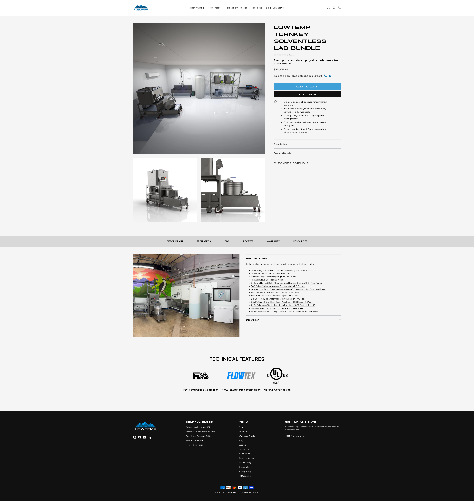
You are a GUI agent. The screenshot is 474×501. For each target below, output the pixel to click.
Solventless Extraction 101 (198, 427)
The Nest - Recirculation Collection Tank (270, 273)
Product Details (282, 153)
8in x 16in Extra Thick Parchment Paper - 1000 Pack (275, 292)
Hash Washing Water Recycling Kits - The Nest (273, 276)
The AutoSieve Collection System (267, 279)
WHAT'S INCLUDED (256, 258)
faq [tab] (227, 241)
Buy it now (307, 94)
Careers (242, 445)
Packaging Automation (237, 7)
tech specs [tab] (204, 241)
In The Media (244, 454)
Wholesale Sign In (247, 436)
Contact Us (278, 7)
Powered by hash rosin (250, 492)
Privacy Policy (245, 471)
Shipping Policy (246, 467)
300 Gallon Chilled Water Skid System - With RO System (278, 286)
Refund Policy (245, 462)
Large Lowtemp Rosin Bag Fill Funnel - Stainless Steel (277, 308)
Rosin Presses (215, 7)
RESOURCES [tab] (300, 241)
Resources (257, 7)
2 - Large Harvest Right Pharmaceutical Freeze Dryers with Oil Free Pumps (286, 283)
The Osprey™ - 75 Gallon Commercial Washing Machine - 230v (281, 270)
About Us (243, 431)
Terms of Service (247, 458)
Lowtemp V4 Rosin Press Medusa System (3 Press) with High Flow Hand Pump (288, 289)
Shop (241, 427)
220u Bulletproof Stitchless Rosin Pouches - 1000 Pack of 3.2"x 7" (283, 305)
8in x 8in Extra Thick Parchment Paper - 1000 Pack (275, 295)
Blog (268, 7)
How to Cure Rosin (194, 445)
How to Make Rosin (194, 440)
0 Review (291, 55)
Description (280, 144)
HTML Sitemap (245, 476)
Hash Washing (197, 7)
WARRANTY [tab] (273, 241)
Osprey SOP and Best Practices (200, 431)
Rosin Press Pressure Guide (198, 436)
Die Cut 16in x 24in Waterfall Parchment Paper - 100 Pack (278, 298)
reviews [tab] (248, 241)
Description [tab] (175, 241)
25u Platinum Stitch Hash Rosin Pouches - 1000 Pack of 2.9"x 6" (282, 302)
